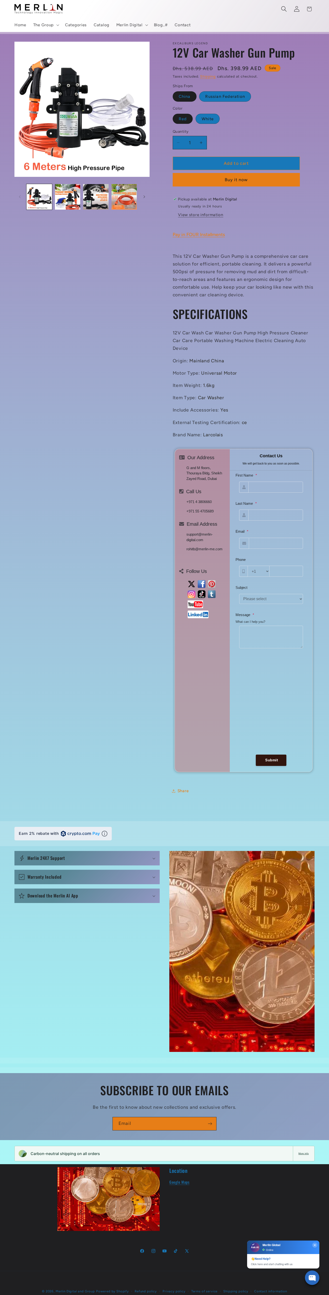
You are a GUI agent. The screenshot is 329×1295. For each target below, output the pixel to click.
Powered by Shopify (112, 1291)
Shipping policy (235, 1291)
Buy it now (236, 179)
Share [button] (183, 790)
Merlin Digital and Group (75, 1291)
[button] (45, 25)
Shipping (208, 76)
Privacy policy (174, 1291)
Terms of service (204, 1291)
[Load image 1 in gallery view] (39, 197)
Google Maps (179, 1182)
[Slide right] (144, 197)
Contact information (270, 1291)
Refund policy (146, 1291)
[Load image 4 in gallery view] (96, 197)
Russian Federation (225, 96)
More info (303, 1153)
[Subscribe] (210, 1123)
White (208, 118)
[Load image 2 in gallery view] (67, 197)
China (185, 96)
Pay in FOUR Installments (199, 234)
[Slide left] (19, 197)
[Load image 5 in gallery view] (124, 197)
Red (183, 118)
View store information (200, 214)
